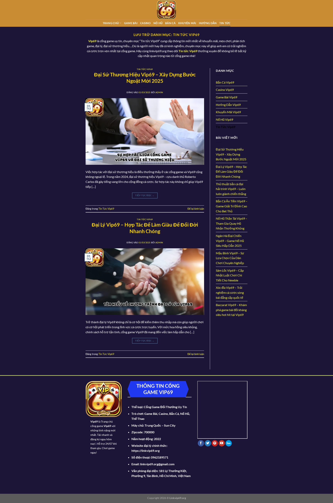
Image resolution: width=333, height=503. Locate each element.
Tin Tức (224, 23)
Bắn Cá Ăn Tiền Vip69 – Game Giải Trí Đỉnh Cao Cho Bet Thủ (231, 206)
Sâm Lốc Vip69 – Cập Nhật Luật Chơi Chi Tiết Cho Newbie (230, 275)
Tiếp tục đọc (144, 195)
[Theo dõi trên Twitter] (208, 443)
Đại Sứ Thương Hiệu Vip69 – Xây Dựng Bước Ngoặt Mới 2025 (231, 154)
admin (159, 92)
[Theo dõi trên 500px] (228, 443)
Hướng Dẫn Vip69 (228, 104)
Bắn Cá (170, 23)
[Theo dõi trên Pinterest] (215, 443)
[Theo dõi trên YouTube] (222, 443)
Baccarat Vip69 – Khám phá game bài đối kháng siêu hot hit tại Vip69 (231, 309)
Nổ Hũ (157, 23)
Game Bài (130, 23)
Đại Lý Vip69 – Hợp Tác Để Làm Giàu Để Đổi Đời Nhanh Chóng (231, 171)
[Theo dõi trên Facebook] (201, 443)
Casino (145, 23)
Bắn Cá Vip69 (225, 82)
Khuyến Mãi (187, 23)
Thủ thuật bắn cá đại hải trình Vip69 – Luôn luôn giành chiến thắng (231, 189)
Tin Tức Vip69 (145, 69)
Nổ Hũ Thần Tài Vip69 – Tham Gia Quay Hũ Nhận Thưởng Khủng (231, 223)
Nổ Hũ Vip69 (224, 119)
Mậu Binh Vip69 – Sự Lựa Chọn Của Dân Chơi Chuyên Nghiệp (230, 258)
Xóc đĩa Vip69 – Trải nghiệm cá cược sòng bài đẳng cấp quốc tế (230, 292)
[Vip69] (166, 9)
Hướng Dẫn (208, 23)
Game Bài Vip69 (226, 97)
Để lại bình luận (196, 208)
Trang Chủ (111, 23)
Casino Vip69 (225, 89)
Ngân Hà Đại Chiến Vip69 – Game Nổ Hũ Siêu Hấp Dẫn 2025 (230, 240)
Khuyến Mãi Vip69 (228, 112)
